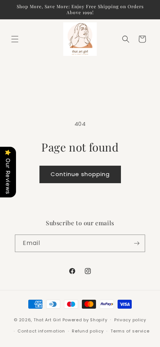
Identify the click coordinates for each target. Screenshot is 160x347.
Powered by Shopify (85, 319)
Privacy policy (130, 320)
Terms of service (130, 331)
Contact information (41, 331)
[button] (15, 39)
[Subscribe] (136, 243)
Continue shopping (80, 174)
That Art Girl (47, 319)
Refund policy (87, 331)
